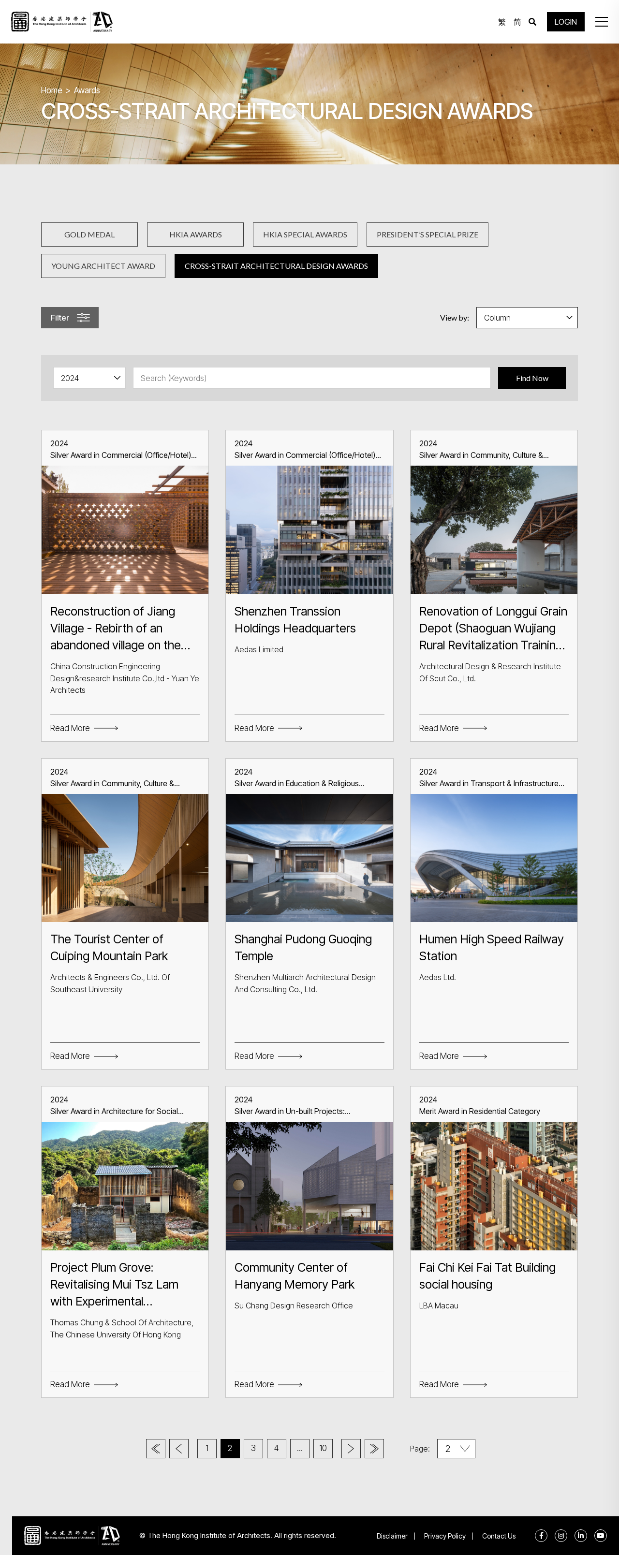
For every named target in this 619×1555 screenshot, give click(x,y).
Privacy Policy (445, 1536)
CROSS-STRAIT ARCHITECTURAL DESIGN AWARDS (276, 265)
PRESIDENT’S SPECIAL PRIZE (427, 234)
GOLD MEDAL (89, 234)
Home (51, 90)
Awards (87, 90)
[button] (601, 22)
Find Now (532, 377)
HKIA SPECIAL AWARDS (305, 234)
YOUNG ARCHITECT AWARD (103, 265)
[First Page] (155, 1448)
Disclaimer (392, 1536)
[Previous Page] (179, 1448)
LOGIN (566, 22)
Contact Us (499, 1536)
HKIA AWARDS (195, 234)
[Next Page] (351, 1448)
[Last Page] (374, 1448)
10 (323, 1448)
